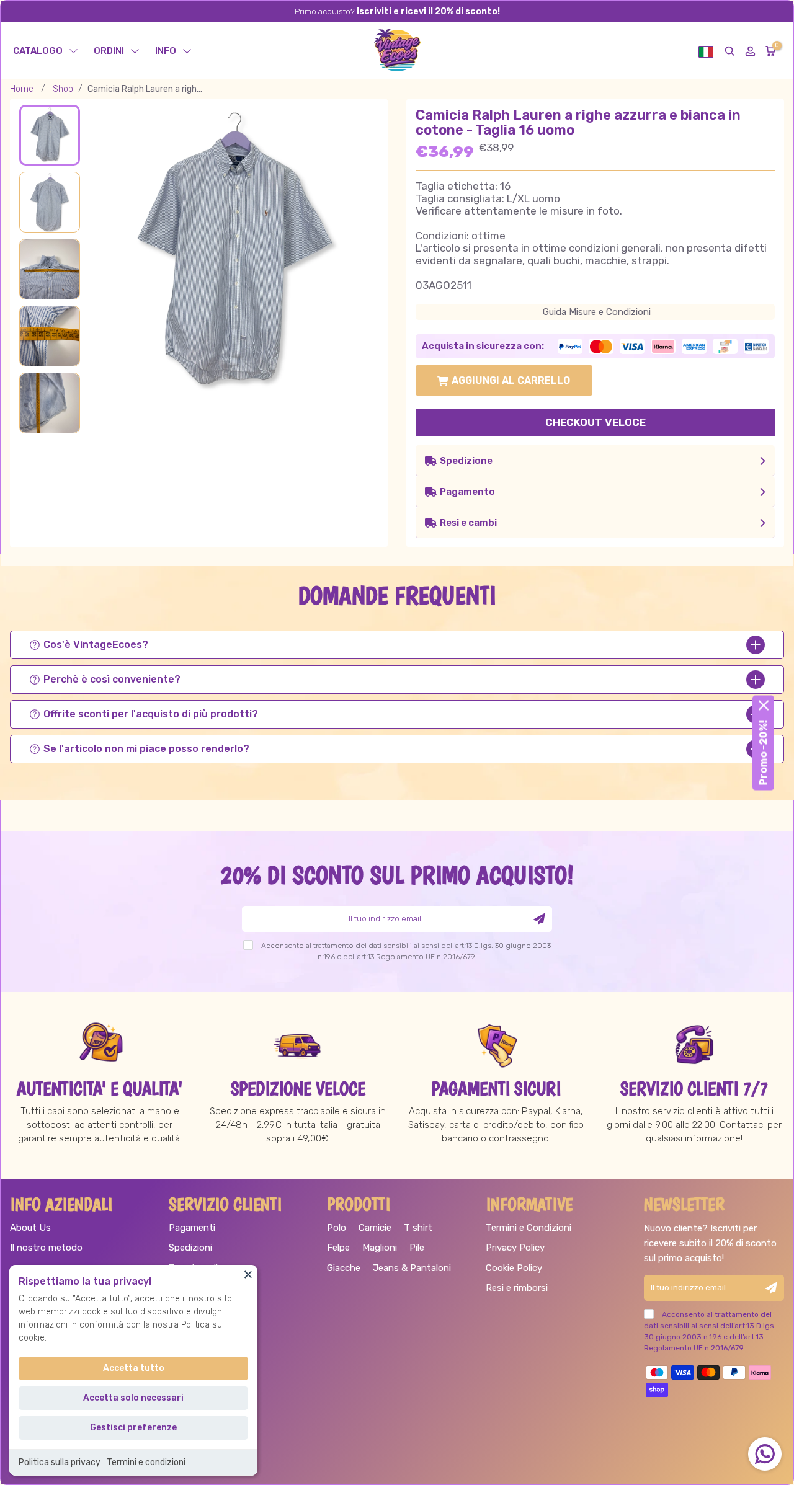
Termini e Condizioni (528, 1227)
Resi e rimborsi (517, 1287)
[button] (706, 51)
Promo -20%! (763, 752)
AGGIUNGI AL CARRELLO (511, 380)
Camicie (375, 1227)
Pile (416, 1247)
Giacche (343, 1268)
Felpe (338, 1247)
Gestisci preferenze (133, 1427)
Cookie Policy (514, 1268)
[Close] (248, 1274)
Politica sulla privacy (59, 1462)
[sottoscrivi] (539, 918)
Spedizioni (190, 1247)
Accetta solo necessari (133, 1398)
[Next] (351, 240)
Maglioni (379, 1247)
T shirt (418, 1227)
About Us (30, 1227)
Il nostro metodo (46, 1247)
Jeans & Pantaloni (412, 1268)
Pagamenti (192, 1227)
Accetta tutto (133, 1368)
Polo (336, 1227)
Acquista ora (595, 424)
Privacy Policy (515, 1247)
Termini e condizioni (146, 1462)
